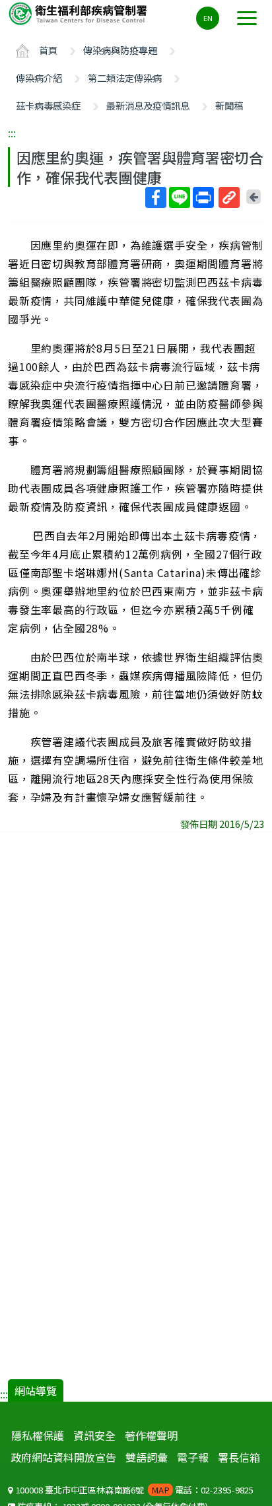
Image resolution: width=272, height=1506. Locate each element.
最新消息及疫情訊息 (147, 105)
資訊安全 (94, 1435)
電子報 (193, 1457)
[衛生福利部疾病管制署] (79, 13)
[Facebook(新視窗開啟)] (156, 197)
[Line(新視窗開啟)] (179, 197)
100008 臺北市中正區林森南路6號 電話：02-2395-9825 (133, 1490)
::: (12, 133)
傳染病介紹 (39, 78)
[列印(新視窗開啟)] (203, 197)
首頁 (48, 50)
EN (208, 18)
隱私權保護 (37, 1435)
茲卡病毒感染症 (48, 105)
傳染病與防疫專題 (120, 50)
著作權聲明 (151, 1435)
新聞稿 (229, 105)
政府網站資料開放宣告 (63, 1457)
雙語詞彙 (146, 1457)
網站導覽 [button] (36, 1390)
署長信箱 (239, 1457)
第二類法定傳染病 (125, 78)
